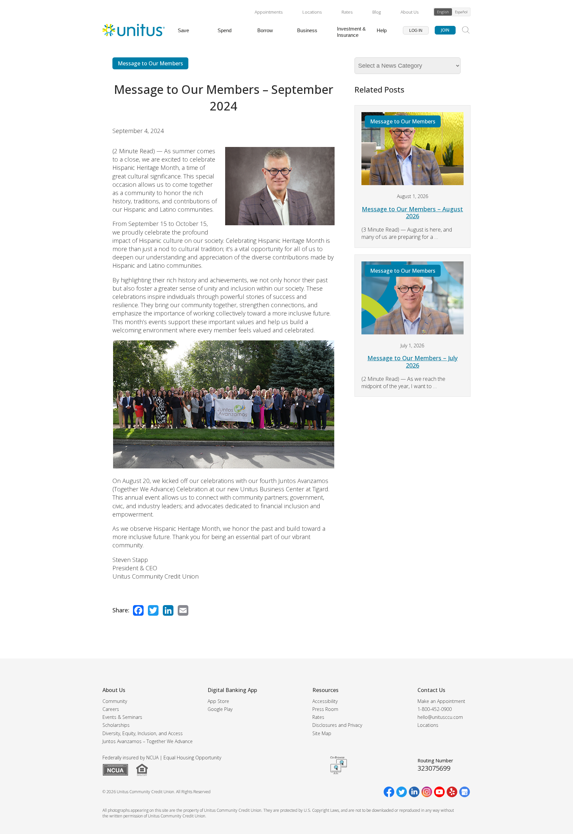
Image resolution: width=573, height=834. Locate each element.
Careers (110, 709)
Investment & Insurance (351, 32)
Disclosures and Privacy (337, 725)
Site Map (321, 733)
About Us (409, 12)
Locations (312, 12)
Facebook (138, 610)
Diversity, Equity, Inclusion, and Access (142, 733)
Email (183, 610)
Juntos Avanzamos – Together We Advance (147, 741)
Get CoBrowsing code (338, 765)
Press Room (325, 709)
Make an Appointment (441, 701)
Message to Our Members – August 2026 (412, 212)
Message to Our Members (150, 63)
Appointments (269, 12)
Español (461, 11)
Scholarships (116, 725)
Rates (347, 12)
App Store (218, 701)
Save (183, 30)
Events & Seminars (122, 717)
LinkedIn (168, 610)
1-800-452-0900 (434, 709)
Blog (376, 12)
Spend (224, 30)
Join (445, 30)
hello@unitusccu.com (440, 717)
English (443, 11)
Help (382, 30)
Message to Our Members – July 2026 (412, 361)
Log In (415, 30)
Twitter (153, 610)
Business (307, 30)
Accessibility (325, 701)
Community (114, 701)
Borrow (265, 30)
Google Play (220, 709)
